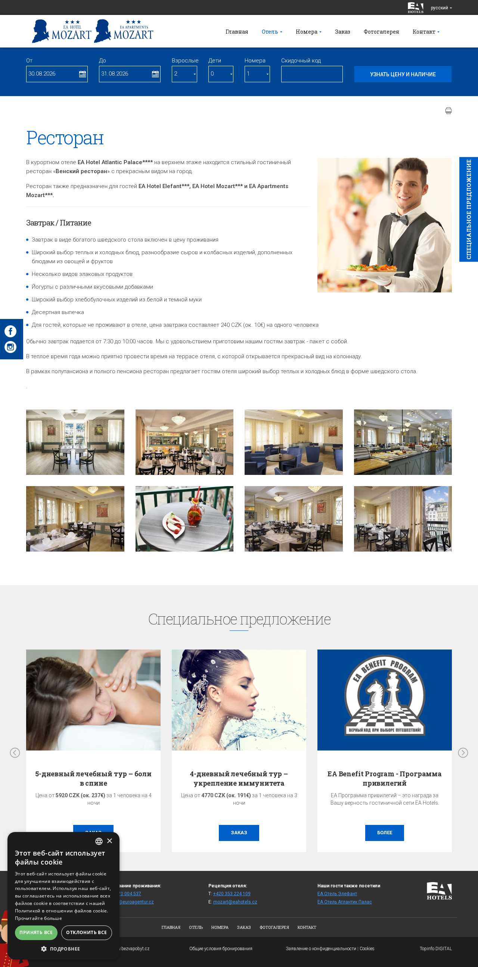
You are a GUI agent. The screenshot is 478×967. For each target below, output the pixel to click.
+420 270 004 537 (122, 893)
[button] (63, 948)
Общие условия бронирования (220, 948)
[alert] (63, 896)
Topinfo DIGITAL (436, 948)
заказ (239, 832)
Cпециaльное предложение (468, 209)
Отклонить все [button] (86, 932)
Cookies (367, 948)
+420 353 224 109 (232, 893)
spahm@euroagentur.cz (129, 902)
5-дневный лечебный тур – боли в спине (239, 778)
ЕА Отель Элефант (337, 893)
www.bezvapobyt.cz (130, 948)
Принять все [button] (36, 932)
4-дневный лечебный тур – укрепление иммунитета (385, 778)
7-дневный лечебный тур (93, 773)
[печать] (448, 110)
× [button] (109, 841)
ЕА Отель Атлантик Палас (344, 902)
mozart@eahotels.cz (235, 902)
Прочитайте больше (38, 918)
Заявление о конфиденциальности (321, 948)
